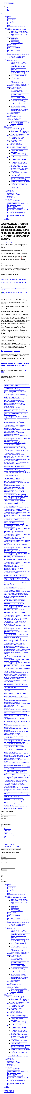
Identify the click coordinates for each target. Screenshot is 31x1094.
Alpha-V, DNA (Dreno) (17, 150)
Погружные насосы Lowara (18, 183)
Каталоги (10, 196)
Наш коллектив (11, 18)
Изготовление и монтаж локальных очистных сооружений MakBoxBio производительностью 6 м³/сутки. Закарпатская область (17, 530)
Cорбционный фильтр (17, 43)
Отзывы (6, 218)
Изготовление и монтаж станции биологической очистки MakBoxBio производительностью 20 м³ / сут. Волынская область (16, 800)
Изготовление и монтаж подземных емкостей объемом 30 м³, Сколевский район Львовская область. (17, 541)
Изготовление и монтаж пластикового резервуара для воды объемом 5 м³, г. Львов (16, 495)
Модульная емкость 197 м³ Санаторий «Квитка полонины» (14, 785)
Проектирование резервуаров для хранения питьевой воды (20, 71)
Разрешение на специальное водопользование (18, 111)
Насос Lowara (11, 158)
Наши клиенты (11, 19)
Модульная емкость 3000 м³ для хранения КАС (17, 721)
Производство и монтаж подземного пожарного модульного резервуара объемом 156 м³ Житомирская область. (16, 502)
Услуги (6, 59)
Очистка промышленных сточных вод (18, 54)
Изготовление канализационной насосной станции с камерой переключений (16, 744)
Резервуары (10, 211)
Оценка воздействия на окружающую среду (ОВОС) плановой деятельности (19, 90)
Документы (10, 22)
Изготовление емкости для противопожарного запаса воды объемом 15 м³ (17, 660)
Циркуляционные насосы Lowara (20, 180)
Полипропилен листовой (18, 137)
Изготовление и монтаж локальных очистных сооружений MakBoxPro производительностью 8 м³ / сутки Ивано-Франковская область (17, 631)
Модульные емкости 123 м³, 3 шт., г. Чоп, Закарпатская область (15, 773)
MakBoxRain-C (15, 38)
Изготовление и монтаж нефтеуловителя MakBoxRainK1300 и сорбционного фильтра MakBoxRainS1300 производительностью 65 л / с (17, 579)
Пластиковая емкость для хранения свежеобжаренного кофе (14, 719)
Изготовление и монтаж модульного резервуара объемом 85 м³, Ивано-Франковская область (14, 427)
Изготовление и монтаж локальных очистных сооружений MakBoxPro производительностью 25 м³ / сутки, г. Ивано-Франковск (17, 664)
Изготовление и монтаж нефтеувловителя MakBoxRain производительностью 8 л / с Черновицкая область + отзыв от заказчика (16, 674)
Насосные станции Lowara (18, 159)
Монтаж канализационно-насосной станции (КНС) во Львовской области (16, 384)
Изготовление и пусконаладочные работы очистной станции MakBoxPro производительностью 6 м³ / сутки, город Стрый (16, 759)
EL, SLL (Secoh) (15, 143)
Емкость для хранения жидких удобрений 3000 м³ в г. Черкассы (16, 545)
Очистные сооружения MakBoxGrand (17, 203)
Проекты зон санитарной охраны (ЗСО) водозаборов (20, 93)
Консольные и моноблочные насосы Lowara (19, 164)
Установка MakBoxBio (13, 200)
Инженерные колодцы (13, 47)
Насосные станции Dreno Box (19, 153)
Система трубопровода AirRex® (20, 134)
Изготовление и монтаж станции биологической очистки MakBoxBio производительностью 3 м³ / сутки (14, 603)
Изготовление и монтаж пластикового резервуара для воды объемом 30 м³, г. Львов (16, 509)
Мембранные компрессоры (14, 140)
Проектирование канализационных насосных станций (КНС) (19, 80)
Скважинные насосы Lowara (19, 160)
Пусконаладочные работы (14, 116)
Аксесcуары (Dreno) (16, 156)
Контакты (7, 219)
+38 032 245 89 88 (11, 846)
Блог (8, 25)
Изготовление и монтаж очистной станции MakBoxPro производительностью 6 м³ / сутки (17, 754)
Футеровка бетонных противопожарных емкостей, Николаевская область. (15, 677)
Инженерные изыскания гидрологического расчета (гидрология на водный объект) (19, 97)
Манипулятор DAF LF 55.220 (19, 121)
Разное (9, 216)
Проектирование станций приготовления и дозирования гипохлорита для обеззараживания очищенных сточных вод (20, 64)
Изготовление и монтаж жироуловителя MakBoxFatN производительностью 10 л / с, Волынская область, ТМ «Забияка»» (16, 782)
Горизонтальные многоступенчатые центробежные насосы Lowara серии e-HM (20, 177)
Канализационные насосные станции (17, 209)
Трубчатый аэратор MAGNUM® (20, 131)
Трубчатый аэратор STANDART (20, 132)
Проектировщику (9, 191)
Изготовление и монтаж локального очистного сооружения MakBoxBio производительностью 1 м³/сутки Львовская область (16, 482)
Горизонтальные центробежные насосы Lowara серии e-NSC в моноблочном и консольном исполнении (20, 169)
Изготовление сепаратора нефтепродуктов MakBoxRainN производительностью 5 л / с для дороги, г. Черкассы (16, 640)
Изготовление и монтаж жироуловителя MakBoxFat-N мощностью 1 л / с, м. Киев (15, 692)
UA (8, 7)
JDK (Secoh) (14, 141)
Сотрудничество (12, 197)
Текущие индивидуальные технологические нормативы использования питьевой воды (19, 108)
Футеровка (10, 115)
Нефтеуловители (12, 37)
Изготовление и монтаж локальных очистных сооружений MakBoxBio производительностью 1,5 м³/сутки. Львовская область (17, 514)
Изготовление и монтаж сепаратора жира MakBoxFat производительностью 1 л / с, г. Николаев (16, 652)
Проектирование (12, 60)
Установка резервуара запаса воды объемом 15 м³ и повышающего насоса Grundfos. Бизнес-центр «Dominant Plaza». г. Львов (17, 777)
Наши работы (8, 199)
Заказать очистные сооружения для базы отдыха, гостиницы (15, 364)
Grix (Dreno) (14, 152)
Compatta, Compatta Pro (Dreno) (19, 149)
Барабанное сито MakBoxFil (18, 56)
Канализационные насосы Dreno (16, 147)
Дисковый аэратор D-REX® (18, 130)
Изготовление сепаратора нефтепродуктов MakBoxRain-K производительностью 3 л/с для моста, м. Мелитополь (16, 636)
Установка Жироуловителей (15, 208)
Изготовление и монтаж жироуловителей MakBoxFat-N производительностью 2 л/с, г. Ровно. (16, 418)
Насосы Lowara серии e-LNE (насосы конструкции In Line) (19, 173)
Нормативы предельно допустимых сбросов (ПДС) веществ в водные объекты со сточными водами (19, 102)
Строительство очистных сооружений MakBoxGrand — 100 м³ (15, 747)
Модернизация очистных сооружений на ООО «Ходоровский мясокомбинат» (15, 770)
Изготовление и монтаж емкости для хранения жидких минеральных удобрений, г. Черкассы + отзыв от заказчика (17, 670)
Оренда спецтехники (13, 119)
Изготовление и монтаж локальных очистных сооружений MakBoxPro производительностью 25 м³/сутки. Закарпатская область (17, 520)
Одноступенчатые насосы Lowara (20, 181)
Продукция (7, 28)
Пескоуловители (11, 44)
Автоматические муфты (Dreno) (20, 155)
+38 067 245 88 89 (9, 2)
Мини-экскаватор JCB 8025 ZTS (20, 122)
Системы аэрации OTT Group (15, 128)
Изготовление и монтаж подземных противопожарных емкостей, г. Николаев (15, 683)
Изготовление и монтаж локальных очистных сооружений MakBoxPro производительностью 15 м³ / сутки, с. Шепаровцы (17, 706)
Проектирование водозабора (19, 74)
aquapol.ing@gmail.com (10, 3)
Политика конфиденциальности (16, 26)
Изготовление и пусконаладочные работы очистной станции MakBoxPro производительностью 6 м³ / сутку (16, 733)
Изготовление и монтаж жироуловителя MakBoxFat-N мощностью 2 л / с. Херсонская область (16, 715)
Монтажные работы (13, 113)
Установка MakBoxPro (13, 202)
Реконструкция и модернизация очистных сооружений (16, 213)
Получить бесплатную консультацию (10, 849)
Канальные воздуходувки (14, 144)
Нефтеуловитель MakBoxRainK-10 (13, 765)
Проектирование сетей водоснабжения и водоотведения (20, 83)
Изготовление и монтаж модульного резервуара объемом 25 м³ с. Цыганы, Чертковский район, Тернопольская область (16, 447)
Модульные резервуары (14, 205)
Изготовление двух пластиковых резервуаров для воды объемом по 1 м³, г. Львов (17, 465)
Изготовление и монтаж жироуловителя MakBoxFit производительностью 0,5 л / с (15, 695)
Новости (9, 23)
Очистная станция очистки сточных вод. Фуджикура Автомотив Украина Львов (15, 807)
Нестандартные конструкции (15, 215)
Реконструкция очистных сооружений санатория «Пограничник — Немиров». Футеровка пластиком (15, 622)
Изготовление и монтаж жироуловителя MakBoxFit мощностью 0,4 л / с (15, 701)
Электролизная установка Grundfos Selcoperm (17, 655)
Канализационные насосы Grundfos (17, 146)
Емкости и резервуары (13, 50)
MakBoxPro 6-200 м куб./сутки (19, 32)
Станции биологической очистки (16, 29)
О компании (7, 16)
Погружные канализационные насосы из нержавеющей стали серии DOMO (19, 186)
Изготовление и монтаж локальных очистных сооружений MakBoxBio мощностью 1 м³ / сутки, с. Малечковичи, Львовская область (17, 593)
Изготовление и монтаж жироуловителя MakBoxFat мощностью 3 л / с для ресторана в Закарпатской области (17, 711)
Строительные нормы (13, 194)
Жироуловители (11, 46)
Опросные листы (12, 193)
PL (8, 9)
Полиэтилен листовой (17, 138)
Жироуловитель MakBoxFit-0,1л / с (13, 739)
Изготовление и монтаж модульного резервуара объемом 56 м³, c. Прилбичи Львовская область (15, 422)
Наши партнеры (11, 21)
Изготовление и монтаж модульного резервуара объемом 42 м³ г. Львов (14, 498)
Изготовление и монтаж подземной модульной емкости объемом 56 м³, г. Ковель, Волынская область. (16, 525)
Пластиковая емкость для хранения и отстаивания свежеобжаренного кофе (14, 599)
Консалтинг (10, 125)
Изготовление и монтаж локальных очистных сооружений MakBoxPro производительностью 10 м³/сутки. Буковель (17, 506)
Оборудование (8, 127)
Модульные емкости (13, 49)
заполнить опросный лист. (21, 359)
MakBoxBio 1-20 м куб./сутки (19, 31)
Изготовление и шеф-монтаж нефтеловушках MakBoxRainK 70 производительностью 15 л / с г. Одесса (17, 789)
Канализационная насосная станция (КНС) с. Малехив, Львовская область (17, 795)
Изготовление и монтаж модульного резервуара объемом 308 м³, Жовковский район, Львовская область (15, 396)
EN (8, 10)
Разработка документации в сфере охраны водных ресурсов (17, 86)
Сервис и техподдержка (14, 118)
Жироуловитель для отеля (10, 351)
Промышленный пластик (14, 135)
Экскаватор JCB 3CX (17, 124)
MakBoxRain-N (15, 40)
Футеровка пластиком (10, 752)
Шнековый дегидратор (17, 57)
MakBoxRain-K (15, 41)
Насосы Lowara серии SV (18, 162)
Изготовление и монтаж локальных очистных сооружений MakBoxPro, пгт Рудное (17, 741)
